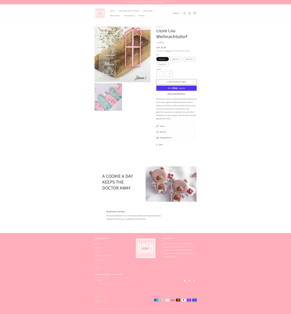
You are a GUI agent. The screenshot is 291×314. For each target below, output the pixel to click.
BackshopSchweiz (104, 309)
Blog (96, 264)
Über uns (97, 244)
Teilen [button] (161, 145)
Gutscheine (98, 260)
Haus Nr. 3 (190, 59)
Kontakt (97, 268)
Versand (168, 51)
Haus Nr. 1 (162, 59)
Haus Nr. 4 (163, 64)
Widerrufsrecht (128, 309)
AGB (152, 309)
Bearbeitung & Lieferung (103, 256)
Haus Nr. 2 (176, 59)
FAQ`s (96, 252)
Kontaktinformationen (169, 309)
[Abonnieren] (132, 280)
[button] (113, 10)
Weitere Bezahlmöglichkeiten (177, 93)
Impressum (98, 248)
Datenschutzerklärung (141, 309)
